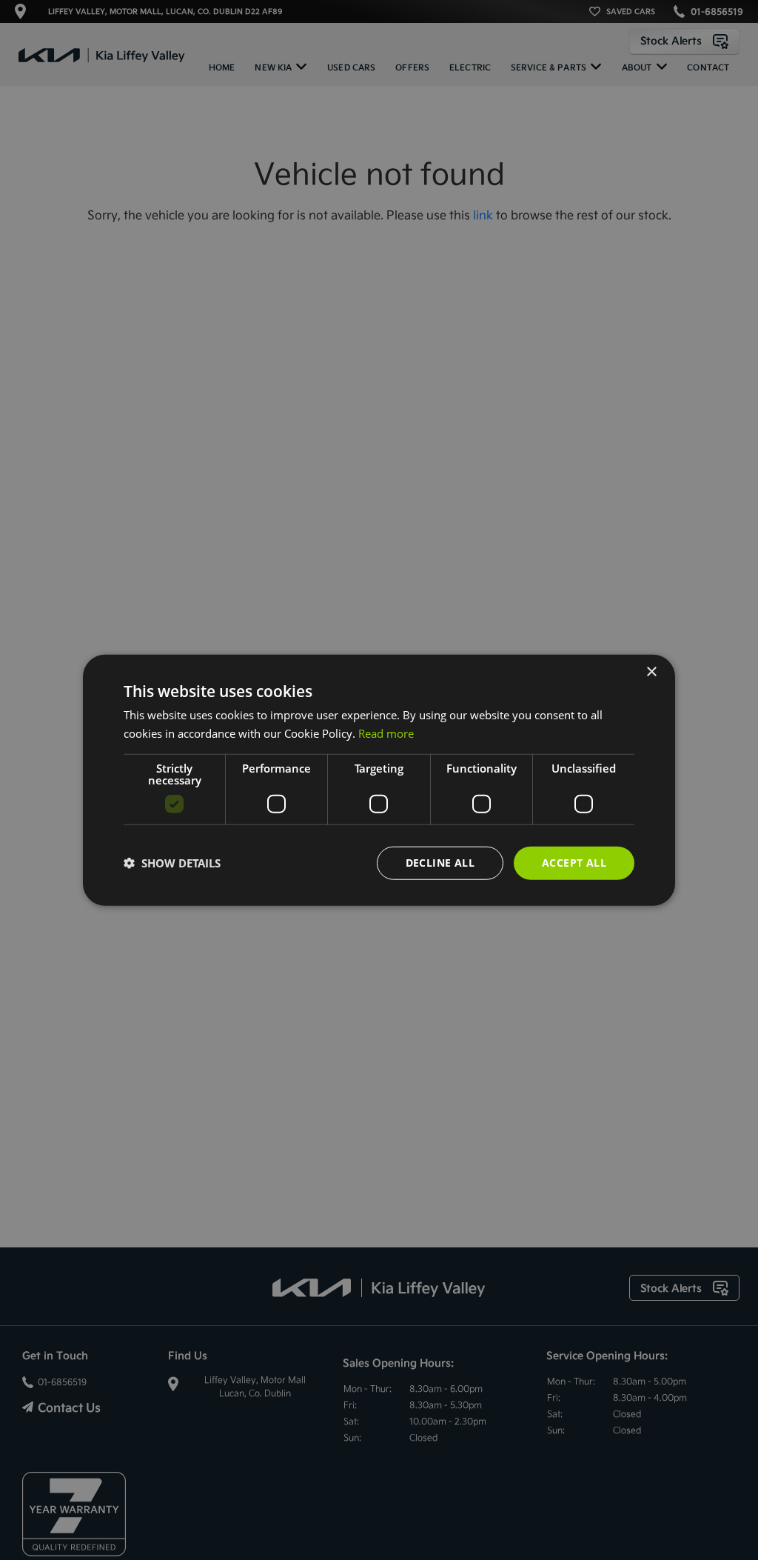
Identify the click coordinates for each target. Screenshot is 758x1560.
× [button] (651, 672)
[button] (172, 863)
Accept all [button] (574, 863)
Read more (386, 733)
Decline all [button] (440, 863)
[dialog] (379, 780)
